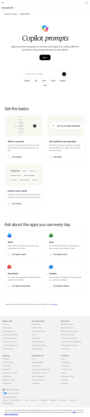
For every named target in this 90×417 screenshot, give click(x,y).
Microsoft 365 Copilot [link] (10, 14)
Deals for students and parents (70, 345)
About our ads (73, 400)
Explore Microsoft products (10, 345)
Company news (65, 366)
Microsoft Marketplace (38, 376)
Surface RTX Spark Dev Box (10, 335)
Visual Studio (35, 383)
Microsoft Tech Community (39, 373)
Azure (33, 359)
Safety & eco (53, 400)
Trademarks (44, 400)
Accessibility (64, 380)
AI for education (65, 349)
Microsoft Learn (36, 366)
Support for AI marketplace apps (41, 369)
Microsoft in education (67, 324)
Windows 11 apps (8, 349)
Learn (44, 81)
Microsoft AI (6, 359)
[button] (64, 74)
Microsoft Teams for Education (69, 331)
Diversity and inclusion (67, 376)
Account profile (36, 324)
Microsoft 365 (8, 8)
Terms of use (34, 400)
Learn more (54, 304)
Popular (27, 81)
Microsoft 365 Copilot (9, 380)
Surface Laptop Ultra (8, 331)
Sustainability (65, 383)
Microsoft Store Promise (39, 345)
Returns (34, 335)
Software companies (37, 380)
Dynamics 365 (6, 366)
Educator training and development (71, 342)
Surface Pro (6, 324)
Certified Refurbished (38, 342)
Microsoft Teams (7, 376)
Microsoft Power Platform (10, 373)
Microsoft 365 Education (68, 335)
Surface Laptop (7, 328)
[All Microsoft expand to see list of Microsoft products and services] (2, 3)
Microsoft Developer (37, 362)
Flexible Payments (37, 349)
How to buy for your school (69, 338)
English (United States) (12, 389)
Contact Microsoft (15, 400)
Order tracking (36, 338)
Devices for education (67, 328)
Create (53, 81)
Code (45, 85)
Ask (36, 81)
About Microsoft (65, 362)
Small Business (7, 383)
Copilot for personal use (10, 342)
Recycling (63, 400)
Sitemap (5, 400)
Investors (63, 373)
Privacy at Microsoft (66, 369)
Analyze (63, 81)
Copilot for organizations (10, 338)
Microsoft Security (8, 362)
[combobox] (43, 74)
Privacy (25, 400)
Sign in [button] (45, 57)
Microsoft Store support (39, 331)
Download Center (37, 328)
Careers (63, 359)
